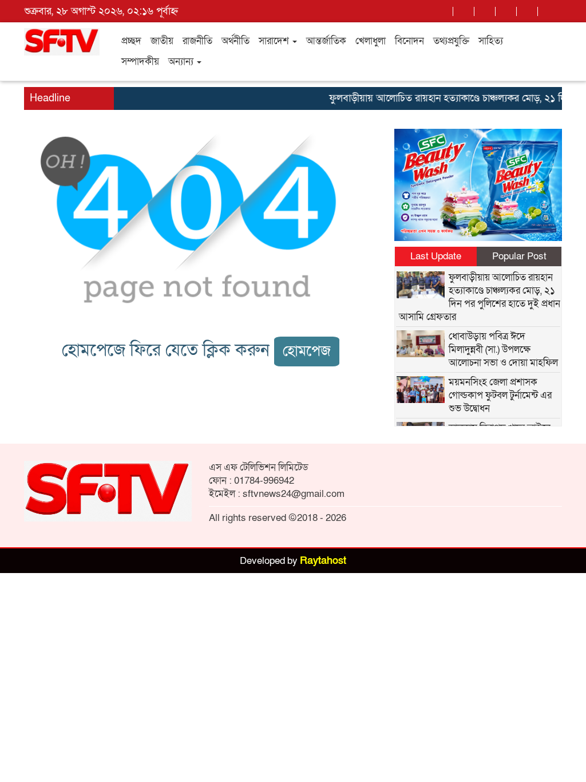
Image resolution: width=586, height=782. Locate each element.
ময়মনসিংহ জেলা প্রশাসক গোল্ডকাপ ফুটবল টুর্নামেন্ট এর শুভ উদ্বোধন (500, 395)
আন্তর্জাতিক (326, 41)
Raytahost (323, 560)
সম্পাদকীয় (140, 61)
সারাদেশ (275, 41)
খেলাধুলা (370, 41)
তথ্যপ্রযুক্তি (451, 41)
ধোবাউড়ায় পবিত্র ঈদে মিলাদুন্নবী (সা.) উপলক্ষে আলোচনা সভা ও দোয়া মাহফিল (503, 349)
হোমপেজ (307, 351)
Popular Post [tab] (519, 256)
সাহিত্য (490, 41)
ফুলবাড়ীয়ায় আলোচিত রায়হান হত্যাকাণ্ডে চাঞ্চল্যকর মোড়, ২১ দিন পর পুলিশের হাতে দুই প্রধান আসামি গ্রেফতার (479, 297)
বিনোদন (409, 41)
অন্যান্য (182, 61)
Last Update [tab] (435, 256)
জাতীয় (162, 41)
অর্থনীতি (235, 41)
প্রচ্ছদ (131, 41)
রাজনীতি (197, 41)
